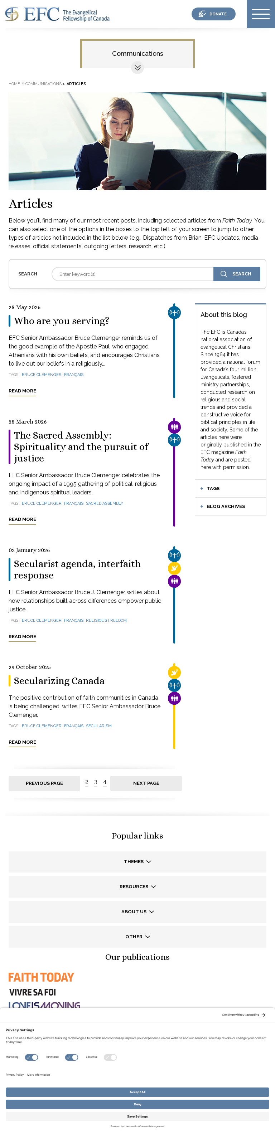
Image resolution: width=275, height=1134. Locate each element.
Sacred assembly (104, 503)
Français (73, 374)
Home (14, 84)
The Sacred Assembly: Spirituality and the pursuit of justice (81, 447)
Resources (134, 886)
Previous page (44, 783)
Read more (22, 391)
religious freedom (106, 620)
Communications (137, 53)
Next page (146, 783)
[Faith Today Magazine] (41, 983)
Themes (134, 861)
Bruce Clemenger (42, 374)
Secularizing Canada (59, 680)
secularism (99, 726)
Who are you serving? (62, 321)
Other (134, 936)
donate (218, 14)
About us (134, 911)
